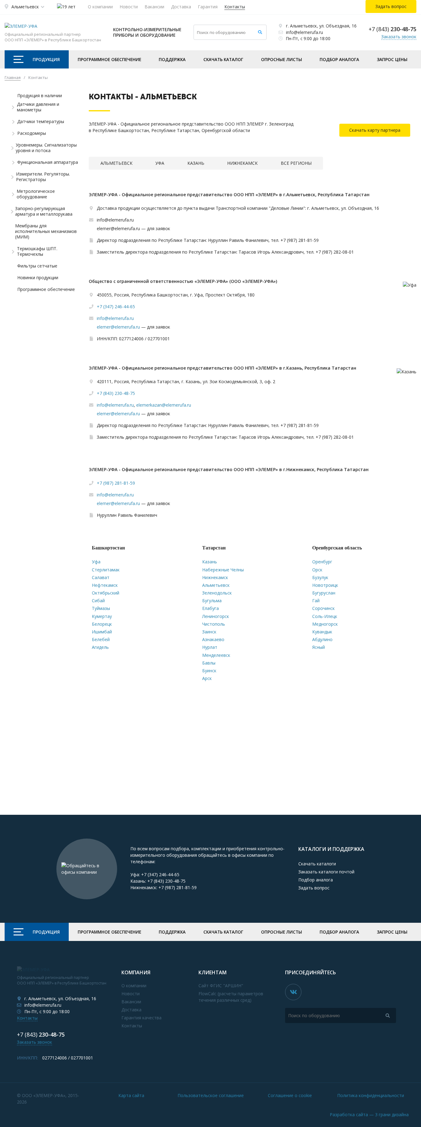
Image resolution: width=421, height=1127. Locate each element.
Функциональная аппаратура (47, 162)
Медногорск (325, 624)
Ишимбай (102, 632)
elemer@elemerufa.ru (118, 327)
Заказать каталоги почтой (326, 872)
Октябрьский (105, 593)
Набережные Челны (223, 570)
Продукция (46, 59)
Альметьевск (25, 7)
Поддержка (172, 59)
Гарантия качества (141, 1018)
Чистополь (213, 624)
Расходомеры (31, 133)
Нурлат (209, 647)
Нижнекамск (215, 577)
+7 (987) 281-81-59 (116, 483)
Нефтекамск (105, 585)
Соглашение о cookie (290, 1095)
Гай (316, 600)
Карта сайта (131, 1095)
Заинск (209, 632)
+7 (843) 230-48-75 (116, 393)
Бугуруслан (323, 593)
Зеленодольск (217, 593)
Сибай (98, 600)
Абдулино (322, 639)
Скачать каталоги (317, 864)
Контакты (234, 7)
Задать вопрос (313, 888)
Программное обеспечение (109, 59)
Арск (207, 678)
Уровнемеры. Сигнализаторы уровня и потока (46, 147)
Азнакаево (213, 639)
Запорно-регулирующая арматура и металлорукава (43, 211)
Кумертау (102, 616)
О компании (100, 7)
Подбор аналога (339, 59)
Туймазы (101, 608)
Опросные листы (281, 59)
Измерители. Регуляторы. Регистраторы (43, 176)
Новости (129, 7)
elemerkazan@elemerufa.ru (163, 405)
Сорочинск (323, 608)
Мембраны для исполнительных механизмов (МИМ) (46, 231)
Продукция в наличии (39, 95)
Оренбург (322, 562)
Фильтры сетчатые (37, 266)
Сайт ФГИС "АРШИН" (220, 985)
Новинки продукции (37, 277)
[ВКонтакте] (293, 992)
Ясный (318, 647)
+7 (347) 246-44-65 (116, 306)
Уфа (96, 562)
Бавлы (208, 663)
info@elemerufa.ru (304, 32)
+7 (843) (392, 29)
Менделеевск (216, 655)
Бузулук (320, 577)
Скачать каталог (223, 59)
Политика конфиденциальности (370, 1095)
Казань (209, 562)
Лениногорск (215, 616)
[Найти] (260, 32)
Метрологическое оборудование (36, 194)
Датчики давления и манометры (38, 107)
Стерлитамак (106, 570)
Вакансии (154, 7)
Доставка (181, 7)
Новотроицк (325, 585)
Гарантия (208, 7)
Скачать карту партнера (374, 130)
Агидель (100, 647)
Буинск (209, 670)
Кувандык (322, 632)
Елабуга (210, 608)
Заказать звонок (398, 36)
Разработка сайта (369, 1114)
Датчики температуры (40, 121)
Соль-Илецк (324, 616)
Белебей (101, 639)
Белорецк (102, 624)
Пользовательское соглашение (211, 1095)
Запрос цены (392, 59)
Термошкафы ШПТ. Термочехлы (37, 251)
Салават (100, 577)
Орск (317, 570)
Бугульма (212, 600)
